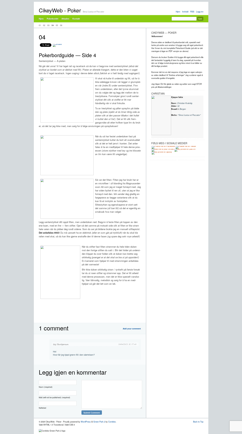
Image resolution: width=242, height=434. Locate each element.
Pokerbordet (52, 18)
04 (53, 25)
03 (48, 25)
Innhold (185, 11)
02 (44, 25)
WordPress (86, 421)
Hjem (178, 11)
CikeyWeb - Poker (60, 10)
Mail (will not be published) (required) (54, 397)
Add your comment (132, 328)
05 (57, 25)
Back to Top (198, 421)
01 (40, 25)
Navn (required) (45, 386)
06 (61, 25)
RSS (192, 11)
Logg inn (199, 11)
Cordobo (112, 421)
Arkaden (65, 18)
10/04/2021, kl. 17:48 (127, 344)
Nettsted (42, 407)
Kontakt (76, 18)
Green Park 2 (99, 421)
